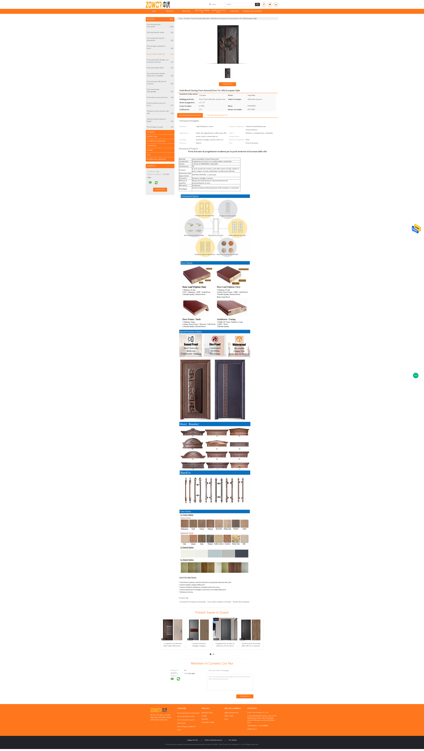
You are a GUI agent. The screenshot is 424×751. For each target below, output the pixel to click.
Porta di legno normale (160, 127)
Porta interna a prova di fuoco (160, 97)
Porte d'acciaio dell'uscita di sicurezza (160, 83)
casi (148, 155)
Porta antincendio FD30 (160, 68)
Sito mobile (233, 740)
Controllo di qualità (218, 11)
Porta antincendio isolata (160, 32)
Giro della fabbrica (202, 11)
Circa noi (186, 11)
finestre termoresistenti (241, 602)
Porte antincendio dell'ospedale (160, 90)
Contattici (234, 11)
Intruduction (207, 713)
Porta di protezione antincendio (160, 26)
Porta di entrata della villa (160, 54)
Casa (154, 11)
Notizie (150, 150)
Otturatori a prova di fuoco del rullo (160, 112)
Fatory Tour (152, 136)
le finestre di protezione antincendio (192, 602)
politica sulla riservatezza (213, 740)
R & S (226, 719)
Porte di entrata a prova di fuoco (160, 104)
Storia (204, 716)
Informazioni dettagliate (190, 115)
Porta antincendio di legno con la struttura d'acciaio (160, 61)
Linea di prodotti (231, 713)
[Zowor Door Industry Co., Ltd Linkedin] (276, 4)
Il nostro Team (208, 722)
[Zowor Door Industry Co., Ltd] (150, 182)
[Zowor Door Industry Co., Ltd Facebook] (264, 4)
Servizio (205, 719)
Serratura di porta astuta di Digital (160, 120)
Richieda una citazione (252, 11)
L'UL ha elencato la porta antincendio (160, 39)
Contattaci (151, 146)
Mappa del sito (192, 740)
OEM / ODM (228, 716)
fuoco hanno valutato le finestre (219, 602)
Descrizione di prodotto (217, 115)
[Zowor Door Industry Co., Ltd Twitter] (270, 4)
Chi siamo (151, 132)
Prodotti (170, 11)
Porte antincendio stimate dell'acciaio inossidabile (160, 75)
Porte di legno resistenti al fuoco (160, 47)
